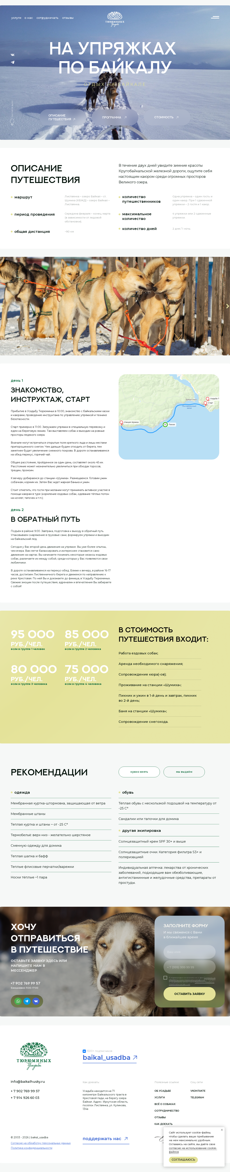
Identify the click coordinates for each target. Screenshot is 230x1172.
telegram (197, 1097)
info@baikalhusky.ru (28, 1082)
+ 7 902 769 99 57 (25, 1091)
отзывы (160, 1117)
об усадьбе (163, 1090)
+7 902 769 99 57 (25, 983)
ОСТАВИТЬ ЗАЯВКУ (189, 994)
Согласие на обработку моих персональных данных (192, 978)
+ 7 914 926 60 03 (25, 1098)
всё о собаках (165, 1104)
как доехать (163, 1124)
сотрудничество (167, 1110)
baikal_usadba (106, 1057)
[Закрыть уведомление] (222, 1130)
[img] (115, 18)
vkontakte (197, 1090)
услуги (160, 1097)
